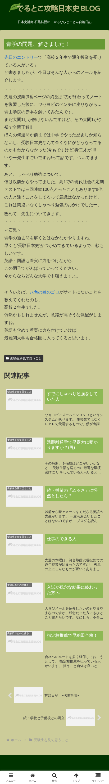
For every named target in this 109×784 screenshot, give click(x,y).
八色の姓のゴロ (44, 292)
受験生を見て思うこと (26, 358)
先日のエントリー (21, 57)
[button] (98, 681)
